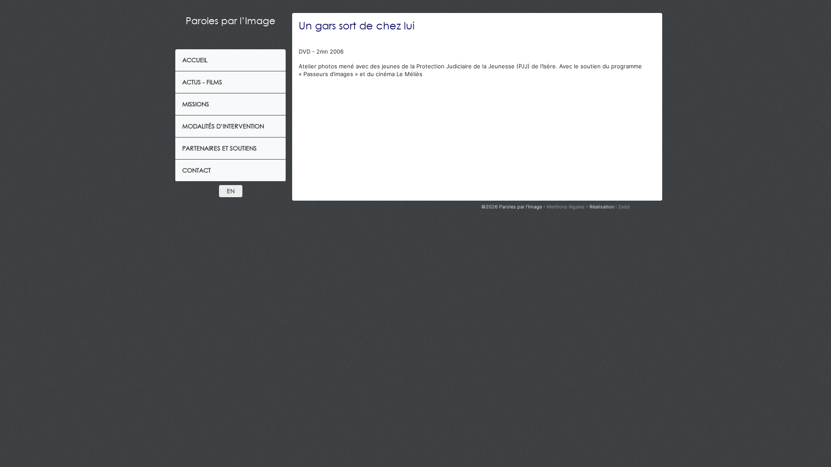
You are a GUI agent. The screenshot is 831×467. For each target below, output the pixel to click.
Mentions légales (566, 207)
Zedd (624, 207)
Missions (195, 104)
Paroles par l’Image (230, 20)
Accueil (194, 60)
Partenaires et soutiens (219, 148)
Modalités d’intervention (223, 126)
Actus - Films (202, 82)
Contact (196, 170)
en (231, 191)
